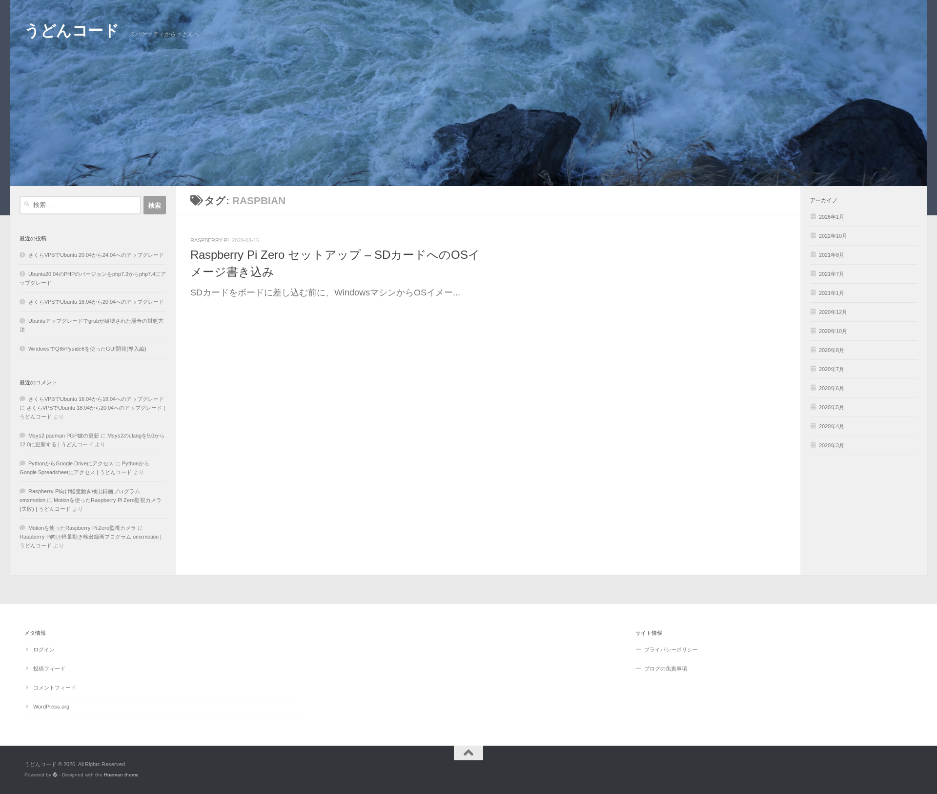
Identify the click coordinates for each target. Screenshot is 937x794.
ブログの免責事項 (665, 668)
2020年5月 (831, 407)
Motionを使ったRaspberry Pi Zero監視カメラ (82, 528)
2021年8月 (831, 255)
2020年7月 (831, 369)
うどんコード (71, 30)
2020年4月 (831, 426)
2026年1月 (831, 217)
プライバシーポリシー (671, 649)
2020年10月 (833, 331)
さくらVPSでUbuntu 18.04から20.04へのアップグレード (96, 302)
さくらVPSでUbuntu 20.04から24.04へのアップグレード (96, 255)
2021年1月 (831, 293)
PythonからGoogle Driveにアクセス (71, 463)
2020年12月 (833, 312)
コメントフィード (54, 687)
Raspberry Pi (209, 240)
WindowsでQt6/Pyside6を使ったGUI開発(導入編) (87, 349)
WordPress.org (51, 707)
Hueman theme (121, 774)
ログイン (44, 649)
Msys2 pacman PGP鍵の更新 (63, 436)
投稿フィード (49, 668)
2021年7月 (831, 274)
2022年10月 (833, 236)
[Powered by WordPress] (55, 775)
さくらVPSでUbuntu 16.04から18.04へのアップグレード (96, 399)
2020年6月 (831, 388)
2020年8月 (831, 350)
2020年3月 (831, 445)
